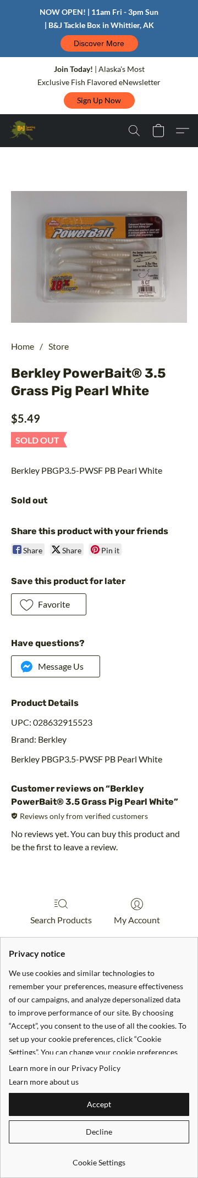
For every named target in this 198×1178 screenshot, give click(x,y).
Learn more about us (44, 1081)
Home (22, 346)
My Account (137, 920)
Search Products (61, 920)
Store (58, 346)
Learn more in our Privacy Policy (64, 1068)
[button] (99, 43)
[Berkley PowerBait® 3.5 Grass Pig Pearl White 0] (99, 257)
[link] (99, 1158)
